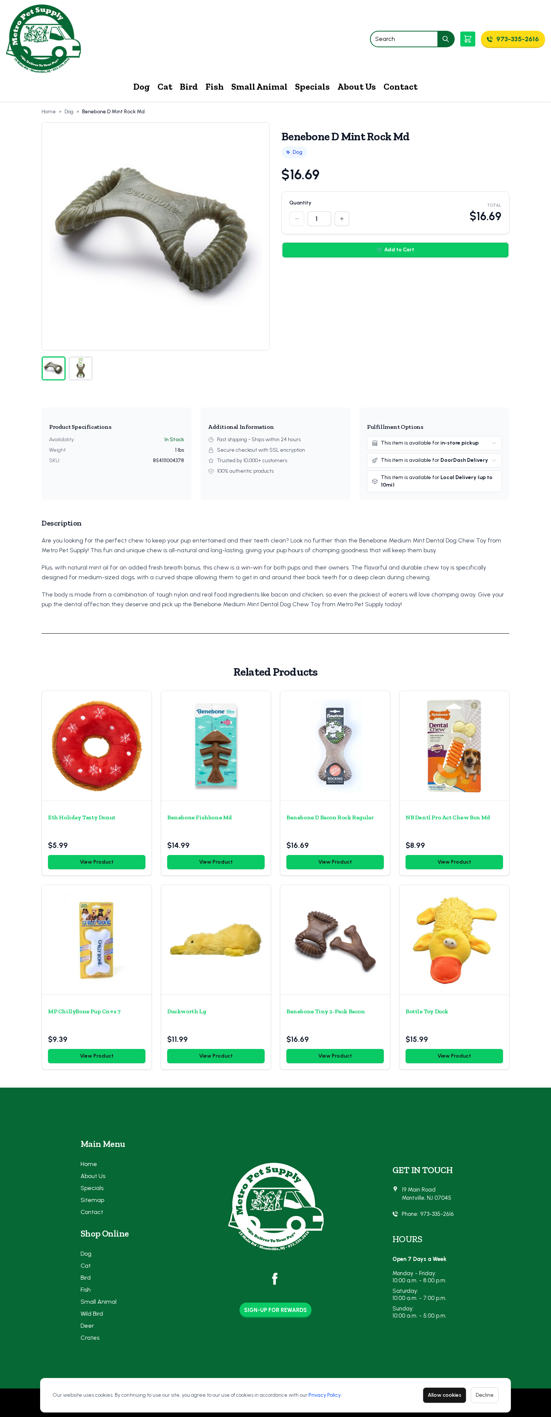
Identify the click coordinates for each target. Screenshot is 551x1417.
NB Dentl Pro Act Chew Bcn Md (448, 817)
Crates (90, 1337)
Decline (485, 1395)
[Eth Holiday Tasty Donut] (96, 746)
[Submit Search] (446, 39)
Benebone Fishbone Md (199, 817)
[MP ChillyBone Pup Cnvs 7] (96, 940)
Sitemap (92, 1200)
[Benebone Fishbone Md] (216, 746)
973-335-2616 (437, 1214)
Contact (400, 86)
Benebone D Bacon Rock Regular (329, 817)
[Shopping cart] (467, 39)
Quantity (300, 203)
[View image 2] (81, 368)
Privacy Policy (324, 1395)
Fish (214, 86)
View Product (97, 862)
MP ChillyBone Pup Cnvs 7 (84, 1011)
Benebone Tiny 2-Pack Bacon (325, 1011)
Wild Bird (92, 1313)
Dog (141, 86)
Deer (87, 1325)
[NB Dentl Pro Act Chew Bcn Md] (454, 746)
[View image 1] (54, 368)
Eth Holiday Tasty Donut (81, 817)
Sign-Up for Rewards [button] (275, 1310)
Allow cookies (444, 1395)
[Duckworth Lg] (216, 940)
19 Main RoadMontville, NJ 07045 (426, 1194)
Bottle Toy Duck (427, 1011)
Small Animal (259, 86)
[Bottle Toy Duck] (454, 940)
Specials (312, 86)
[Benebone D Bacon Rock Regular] (335, 746)
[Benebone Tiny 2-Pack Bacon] (335, 940)
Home (49, 111)
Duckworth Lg (186, 1011)
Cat (164, 86)
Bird (189, 86)
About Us (356, 86)
